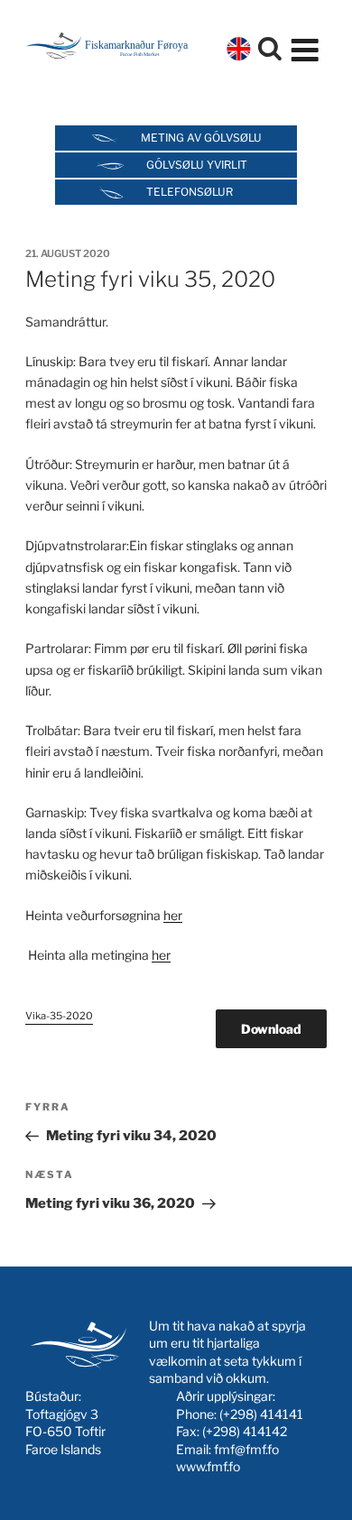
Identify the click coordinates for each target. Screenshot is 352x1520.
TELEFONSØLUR (189, 191)
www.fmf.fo (208, 1466)
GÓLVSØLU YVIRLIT (196, 164)
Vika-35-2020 (59, 1015)
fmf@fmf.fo (246, 1449)
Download (271, 1028)
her (172, 915)
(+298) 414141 (261, 1414)
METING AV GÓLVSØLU (201, 137)
